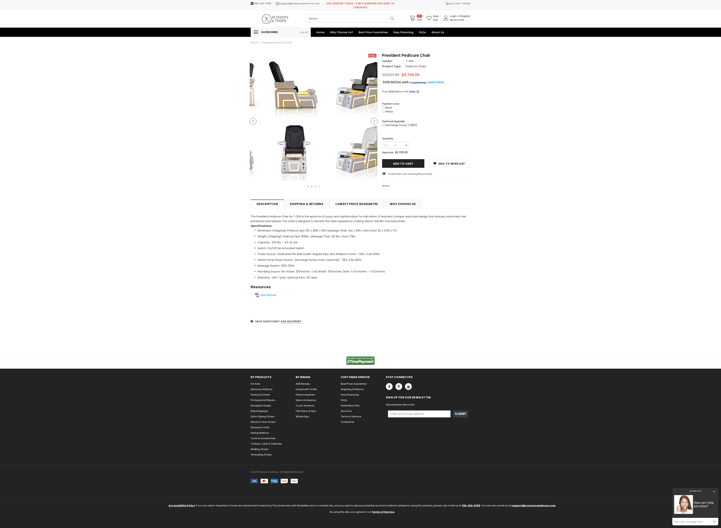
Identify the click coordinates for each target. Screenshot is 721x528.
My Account (457, 20)
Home (254, 42)
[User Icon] (446, 18)
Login (453, 16)
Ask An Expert (291, 321)
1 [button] (308, 186)
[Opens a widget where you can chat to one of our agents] (695, 506)
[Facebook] (389, 386)
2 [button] (312, 186)
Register (465, 16)
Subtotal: (388, 152)
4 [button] (319, 186)
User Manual (268, 295)
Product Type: (391, 66)
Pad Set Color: (391, 104)
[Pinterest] (398, 386)
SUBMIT (460, 413)
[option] (282, 118)
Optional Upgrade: (393, 121)
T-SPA (410, 61)
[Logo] (275, 19)
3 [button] (315, 186)
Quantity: (388, 138)
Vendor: (387, 61)
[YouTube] (408, 386)
